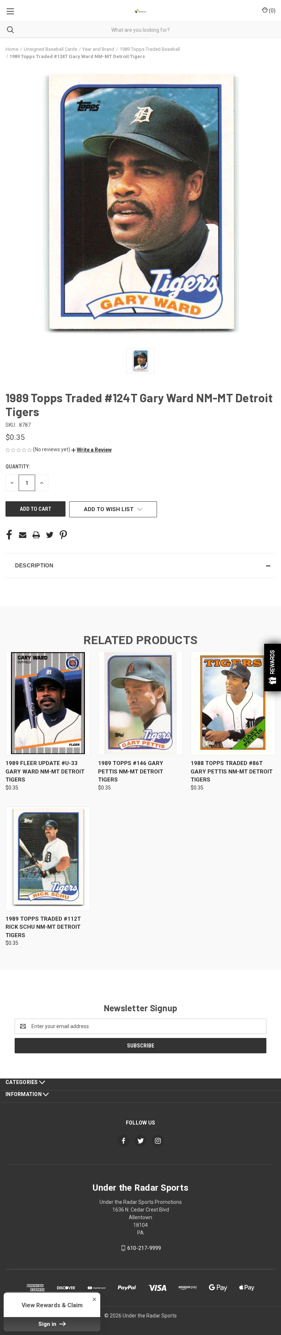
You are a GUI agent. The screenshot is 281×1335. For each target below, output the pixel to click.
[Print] (36, 535)
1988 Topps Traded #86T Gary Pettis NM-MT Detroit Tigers (232, 771)
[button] (91, 450)
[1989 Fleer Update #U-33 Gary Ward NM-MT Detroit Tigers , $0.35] (48, 703)
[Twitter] (49, 535)
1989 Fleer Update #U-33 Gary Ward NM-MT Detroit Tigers (45, 771)
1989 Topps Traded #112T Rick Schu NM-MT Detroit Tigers (43, 927)
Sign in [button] (48, 1324)
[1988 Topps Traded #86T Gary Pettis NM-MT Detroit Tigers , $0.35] (233, 703)
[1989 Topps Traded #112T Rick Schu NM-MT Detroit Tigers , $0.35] (48, 858)
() (272, 11)
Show (272, 667)
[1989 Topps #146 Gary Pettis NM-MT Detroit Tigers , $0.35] (140, 703)
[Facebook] (9, 535)
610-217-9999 (144, 1248)
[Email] (22, 535)
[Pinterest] (63, 535)
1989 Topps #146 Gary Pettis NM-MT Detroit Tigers (130, 771)
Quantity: (17, 466)
